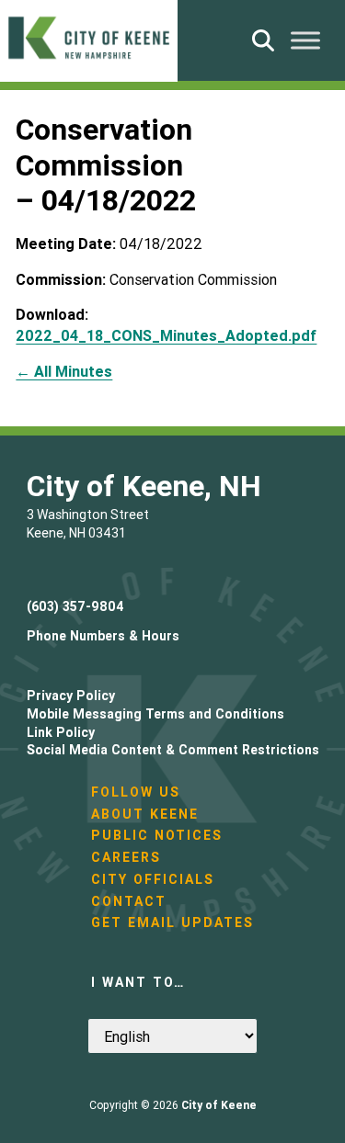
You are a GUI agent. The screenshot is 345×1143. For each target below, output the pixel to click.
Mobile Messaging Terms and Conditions (155, 714)
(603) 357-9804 (75, 606)
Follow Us (135, 792)
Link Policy (61, 732)
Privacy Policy (71, 695)
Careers (126, 857)
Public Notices (157, 835)
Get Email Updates (172, 922)
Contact (129, 901)
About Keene (145, 814)
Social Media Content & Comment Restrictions (173, 749)
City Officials (152, 879)
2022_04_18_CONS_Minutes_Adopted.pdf (166, 335)
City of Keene (219, 1105)
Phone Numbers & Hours (103, 636)
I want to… (138, 982)
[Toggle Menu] (305, 40)
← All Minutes (64, 371)
